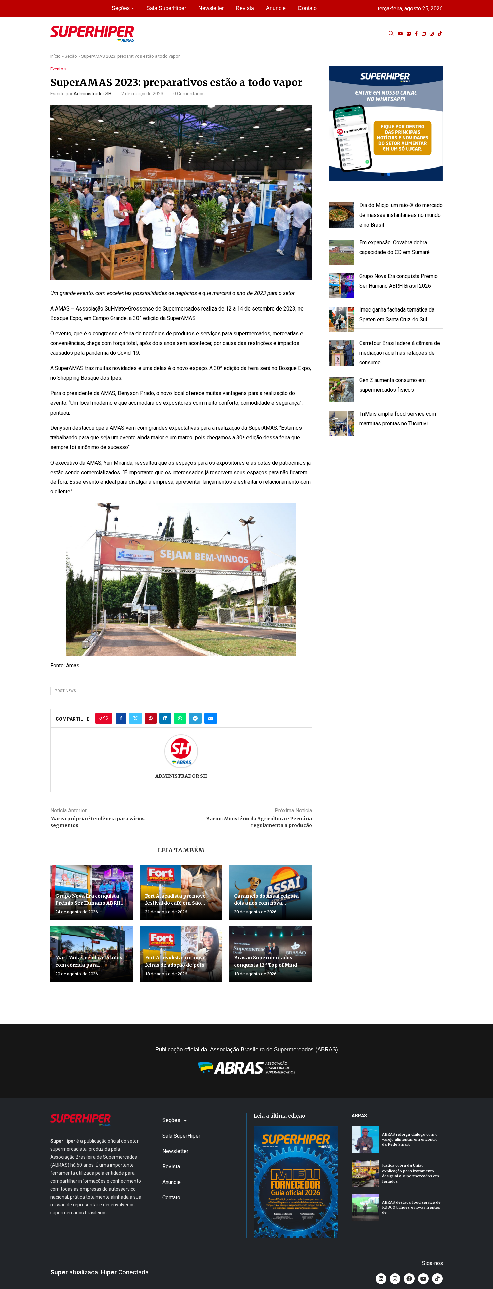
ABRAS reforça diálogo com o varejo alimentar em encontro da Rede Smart (410, 1139)
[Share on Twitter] (135, 718)
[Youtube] (400, 33)
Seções (121, 8)
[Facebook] (416, 33)
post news (65, 691)
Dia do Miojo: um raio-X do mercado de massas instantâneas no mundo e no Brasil (401, 215)
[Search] (391, 33)
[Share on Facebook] (121, 718)
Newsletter (211, 8)
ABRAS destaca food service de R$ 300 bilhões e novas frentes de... (411, 1207)
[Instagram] (431, 33)
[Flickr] (408, 33)
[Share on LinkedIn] (165, 718)
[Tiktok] (440, 33)
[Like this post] (105, 718)
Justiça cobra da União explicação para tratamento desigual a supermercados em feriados (410, 1173)
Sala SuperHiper (166, 8)
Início (55, 56)
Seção (71, 56)
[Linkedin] (423, 33)
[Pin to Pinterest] (151, 718)
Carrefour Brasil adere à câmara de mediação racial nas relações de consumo (399, 353)
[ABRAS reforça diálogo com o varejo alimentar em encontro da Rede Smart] (365, 1139)
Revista (245, 8)
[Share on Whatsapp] (180, 718)
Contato (307, 8)
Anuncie (276, 8)
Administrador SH (92, 93)
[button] (386, 123)
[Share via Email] (210, 718)
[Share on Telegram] (195, 718)
